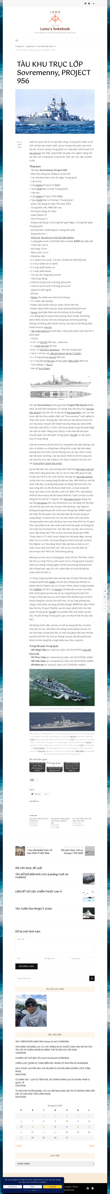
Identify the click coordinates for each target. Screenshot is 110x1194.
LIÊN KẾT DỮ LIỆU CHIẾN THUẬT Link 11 (38, 892)
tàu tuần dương (84, 477)
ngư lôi (48, 327)
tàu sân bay (35, 153)
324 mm (42, 751)
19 (89, 1127)
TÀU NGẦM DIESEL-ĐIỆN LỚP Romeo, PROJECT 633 (60, 821)
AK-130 (43, 342)
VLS (72, 739)
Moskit (58, 589)
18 (78, 1127)
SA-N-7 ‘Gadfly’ (74, 353)
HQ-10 (88, 742)
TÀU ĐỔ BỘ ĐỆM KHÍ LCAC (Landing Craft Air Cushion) (42, 875)
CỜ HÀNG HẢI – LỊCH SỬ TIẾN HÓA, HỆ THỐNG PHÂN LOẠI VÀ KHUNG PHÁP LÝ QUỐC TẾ (52, 1081)
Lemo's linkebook (55, 29)
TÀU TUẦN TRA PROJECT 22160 (33, 909)
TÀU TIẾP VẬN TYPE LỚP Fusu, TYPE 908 (81, 820)
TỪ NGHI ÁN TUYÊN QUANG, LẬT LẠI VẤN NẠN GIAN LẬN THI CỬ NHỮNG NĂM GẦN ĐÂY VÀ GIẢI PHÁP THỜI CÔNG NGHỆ (55, 1092)
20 (21, 1132)
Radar (34, 297)
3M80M (38, 589)
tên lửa (50, 361)
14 (32, 1127)
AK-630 (45, 346)
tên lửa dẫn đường (64, 237)
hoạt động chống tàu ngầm (47, 463)
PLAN (74, 435)
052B (39, 200)
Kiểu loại (35, 237)
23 (55, 1132)
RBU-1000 (74, 361)
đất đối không (57, 353)
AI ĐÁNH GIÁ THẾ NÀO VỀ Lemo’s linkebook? (36, 1058)
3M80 (52, 582)
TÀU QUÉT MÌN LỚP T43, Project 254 (38, 820)
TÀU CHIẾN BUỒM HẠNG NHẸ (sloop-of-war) (36, 1041)
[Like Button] (32, 780)
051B (39, 189)
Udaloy (39, 196)
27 (21, 1137)
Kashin (39, 185)
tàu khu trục (47, 237)
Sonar (34, 312)
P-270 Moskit (39, 748)
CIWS (37, 346)
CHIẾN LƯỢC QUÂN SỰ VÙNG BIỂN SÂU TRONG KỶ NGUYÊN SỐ (46, 1063)
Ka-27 (50, 365)
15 (44, 1127)
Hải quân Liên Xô (85, 469)
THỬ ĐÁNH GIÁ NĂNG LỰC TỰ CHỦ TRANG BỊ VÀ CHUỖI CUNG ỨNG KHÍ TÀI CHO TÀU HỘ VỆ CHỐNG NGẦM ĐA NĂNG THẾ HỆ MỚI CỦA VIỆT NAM (53, 1048)
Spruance (42, 503)
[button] (62, 387)
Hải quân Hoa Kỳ (72, 499)
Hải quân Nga (74, 412)
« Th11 (18, 1146)
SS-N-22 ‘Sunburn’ (50, 350)
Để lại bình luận (19, 145)
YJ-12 (81, 745)
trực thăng (44, 368)
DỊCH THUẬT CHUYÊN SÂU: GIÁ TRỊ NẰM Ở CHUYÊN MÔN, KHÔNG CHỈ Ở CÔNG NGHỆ (53, 1070)
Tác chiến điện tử (40, 331)
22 (44, 1132)
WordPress (69, 1190)
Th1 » (92, 1146)
